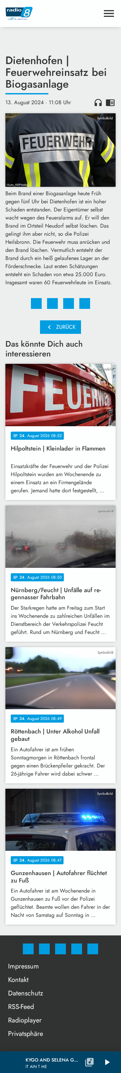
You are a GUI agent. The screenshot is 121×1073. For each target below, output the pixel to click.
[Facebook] (28, 949)
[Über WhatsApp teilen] (68, 303)
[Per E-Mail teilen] (84, 303)
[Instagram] (44, 949)
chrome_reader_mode (110, 102)
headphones (98, 102)
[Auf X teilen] (52, 303)
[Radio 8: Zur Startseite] (52, 13)
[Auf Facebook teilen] (36, 303)
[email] (92, 949)
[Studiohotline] (76, 949)
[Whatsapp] (60, 949)
